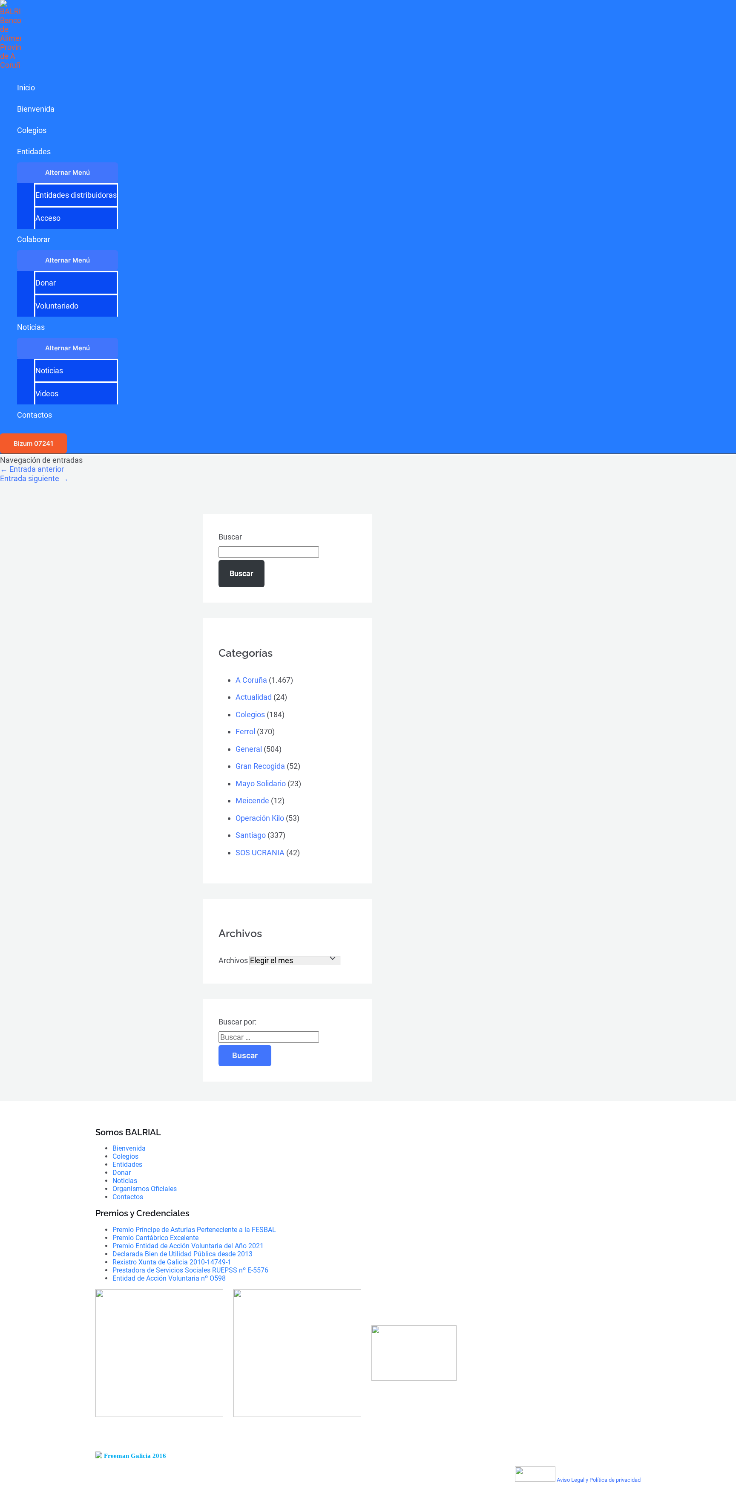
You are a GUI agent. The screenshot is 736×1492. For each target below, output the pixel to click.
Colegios (31, 130)
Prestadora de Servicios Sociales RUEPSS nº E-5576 (190, 1270)
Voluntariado (56, 305)
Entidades (34, 151)
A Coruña (251, 679)
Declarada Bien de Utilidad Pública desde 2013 (182, 1254)
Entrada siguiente (34, 478)
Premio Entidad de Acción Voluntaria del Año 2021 (188, 1246)
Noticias (31, 327)
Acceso (47, 218)
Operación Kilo (260, 818)
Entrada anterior (32, 469)
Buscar (230, 536)
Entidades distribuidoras (76, 194)
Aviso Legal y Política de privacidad (599, 1480)
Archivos (233, 960)
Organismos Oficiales (144, 1189)
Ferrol (245, 731)
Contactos (34, 414)
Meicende (252, 800)
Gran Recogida (260, 766)
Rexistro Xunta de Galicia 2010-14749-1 (171, 1262)
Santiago (251, 835)
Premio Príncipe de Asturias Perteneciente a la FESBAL (194, 1230)
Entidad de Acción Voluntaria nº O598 (169, 1278)
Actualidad (254, 697)
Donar (45, 282)
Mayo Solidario (261, 783)
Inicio (26, 87)
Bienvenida (36, 108)
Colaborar (33, 239)
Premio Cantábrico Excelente (155, 1238)
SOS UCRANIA (260, 852)
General (249, 749)
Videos (46, 393)
